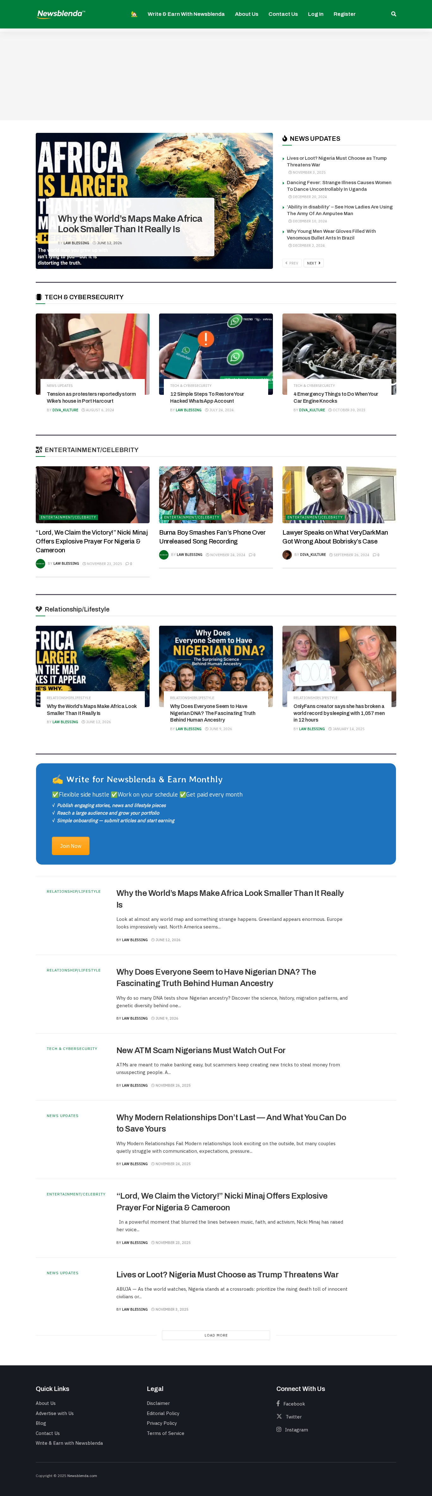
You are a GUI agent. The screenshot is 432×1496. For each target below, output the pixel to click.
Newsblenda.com (82, 1475)
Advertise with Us (55, 1413)
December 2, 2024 (308, 245)
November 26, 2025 (173, 1085)
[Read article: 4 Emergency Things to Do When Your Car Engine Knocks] (339, 354)
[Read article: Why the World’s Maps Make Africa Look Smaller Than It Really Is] (93, 666)
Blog (41, 1423)
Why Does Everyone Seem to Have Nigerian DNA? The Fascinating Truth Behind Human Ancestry (213, 713)
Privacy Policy (162, 1423)
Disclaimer (158, 1403)
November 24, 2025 (173, 1164)
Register (345, 14)
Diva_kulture (65, 410)
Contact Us (283, 14)
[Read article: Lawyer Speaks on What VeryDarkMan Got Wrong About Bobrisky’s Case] (339, 494)
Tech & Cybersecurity (191, 386)
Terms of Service (165, 1433)
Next (312, 263)
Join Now (70, 846)
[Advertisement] (216, 76)
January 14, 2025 (348, 729)
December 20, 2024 (309, 197)
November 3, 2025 (309, 172)
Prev (293, 263)
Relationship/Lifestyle (85, 200)
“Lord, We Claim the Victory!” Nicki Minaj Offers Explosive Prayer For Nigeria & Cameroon (92, 541)
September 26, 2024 (351, 555)
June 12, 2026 (109, 243)
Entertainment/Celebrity (68, 517)
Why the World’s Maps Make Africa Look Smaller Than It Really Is (130, 224)
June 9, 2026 (220, 729)
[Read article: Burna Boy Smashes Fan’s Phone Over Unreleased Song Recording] (216, 494)
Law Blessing (76, 243)
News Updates (60, 386)
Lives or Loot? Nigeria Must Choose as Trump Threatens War (227, 1274)
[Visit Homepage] (61, 14)
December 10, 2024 (309, 221)
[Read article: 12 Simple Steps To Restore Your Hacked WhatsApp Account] (216, 354)
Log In (316, 14)
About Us (246, 14)
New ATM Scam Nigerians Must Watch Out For (201, 1050)
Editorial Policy (163, 1413)
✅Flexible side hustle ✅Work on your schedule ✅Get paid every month (147, 794)
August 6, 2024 (99, 410)
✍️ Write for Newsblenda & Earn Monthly (137, 779)
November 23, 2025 (104, 564)
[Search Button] (393, 14)
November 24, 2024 (227, 555)
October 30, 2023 (349, 410)
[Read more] (371, 915)
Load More (216, 1335)
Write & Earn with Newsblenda (186, 14)
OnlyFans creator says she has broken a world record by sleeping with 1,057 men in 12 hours (339, 713)
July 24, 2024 (221, 410)
